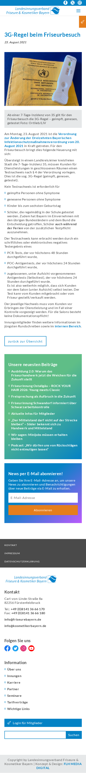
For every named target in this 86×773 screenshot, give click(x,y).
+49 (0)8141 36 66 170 (28, 609)
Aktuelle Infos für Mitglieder (33, 413)
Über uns (14, 669)
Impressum (12, 553)
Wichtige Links (18, 709)
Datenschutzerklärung (22, 561)
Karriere (14, 682)
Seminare (14, 695)
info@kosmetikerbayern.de (25, 626)
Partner (13, 689)
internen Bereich (68, 326)
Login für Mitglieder (27, 723)
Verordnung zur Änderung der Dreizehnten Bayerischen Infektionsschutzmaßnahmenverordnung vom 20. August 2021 (42, 140)
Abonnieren (43, 510)
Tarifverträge (17, 702)
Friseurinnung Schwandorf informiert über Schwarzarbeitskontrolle (44, 405)
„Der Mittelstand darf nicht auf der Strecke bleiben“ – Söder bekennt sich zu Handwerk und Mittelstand (44, 424)
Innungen (14, 676)
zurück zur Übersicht (25, 341)
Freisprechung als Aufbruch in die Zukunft (43, 396)
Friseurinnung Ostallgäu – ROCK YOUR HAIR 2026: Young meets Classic (41, 388)
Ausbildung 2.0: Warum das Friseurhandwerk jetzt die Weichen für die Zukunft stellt (44, 375)
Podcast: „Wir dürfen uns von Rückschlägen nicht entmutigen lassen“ (44, 447)
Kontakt (10, 545)
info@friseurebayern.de (22, 619)
